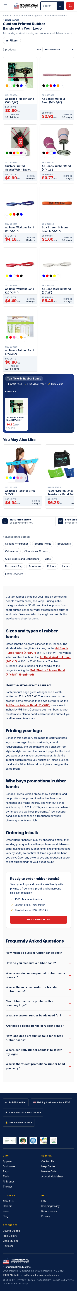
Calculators (11, 551)
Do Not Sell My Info (63, 1279)
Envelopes (35, 566)
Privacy (45, 1216)
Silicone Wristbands (16, 543)
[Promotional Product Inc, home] (26, 6)
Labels (66, 566)
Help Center (48, 1166)
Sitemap (23, 1283)
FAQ (43, 1200)
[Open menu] (5, 6)
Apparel (7, 1161)
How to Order (49, 1171)
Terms (31, 1279)
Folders (51, 566)
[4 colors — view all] (49, 153)
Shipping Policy (50, 1206)
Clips (48, 558)
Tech (6, 1176)
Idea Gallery (10, 1235)
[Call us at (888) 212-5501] (70, 6)
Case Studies (10, 1240)
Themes (8, 1186)
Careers (7, 1206)
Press (6, 1211)
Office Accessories (55, 15)
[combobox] (49, 6)
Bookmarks (64, 543)
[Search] (60, 6)
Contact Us (47, 1161)
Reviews (8, 1245)
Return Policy (49, 1211)
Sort (39, 49)
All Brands (9, 1181)
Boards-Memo (43, 543)
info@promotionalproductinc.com (40, 1275)
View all (9, 391)
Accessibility (44, 1279)
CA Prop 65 (10, 1283)
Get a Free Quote (38, 919)
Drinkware (9, 1166)
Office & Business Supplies (27, 15)
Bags (6, 1171)
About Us (8, 1200)
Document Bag (14, 566)
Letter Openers (14, 573)
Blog (5, 1216)
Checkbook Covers (36, 551)
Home (6, 15)
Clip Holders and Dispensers (22, 558)
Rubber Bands (11, 19)
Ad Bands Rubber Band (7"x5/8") (28, 705)
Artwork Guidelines (52, 1176)
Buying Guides (11, 1230)
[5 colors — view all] (14, 214)
